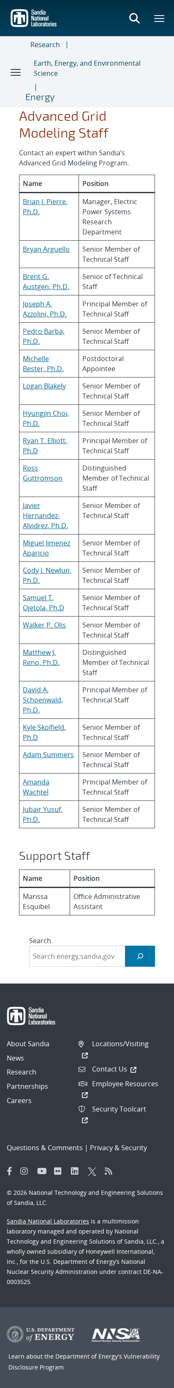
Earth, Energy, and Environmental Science (87, 68)
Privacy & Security (118, 1147)
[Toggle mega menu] (159, 18)
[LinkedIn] (77, 1171)
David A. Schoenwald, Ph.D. (43, 700)
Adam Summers (48, 754)
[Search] (140, 956)
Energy (39, 96)
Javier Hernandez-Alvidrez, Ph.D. (45, 515)
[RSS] (111, 1171)
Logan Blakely (44, 386)
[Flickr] (60, 1171)
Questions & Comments (45, 1147)
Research (45, 44)
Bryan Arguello (46, 249)
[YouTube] (43, 1171)
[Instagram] (26, 1171)
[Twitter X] (94, 1171)
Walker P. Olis (44, 625)
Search (40, 940)
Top (149, 1378)
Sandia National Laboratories (48, 1221)
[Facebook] (9, 1171)
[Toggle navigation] (16, 72)
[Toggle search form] (134, 18)
